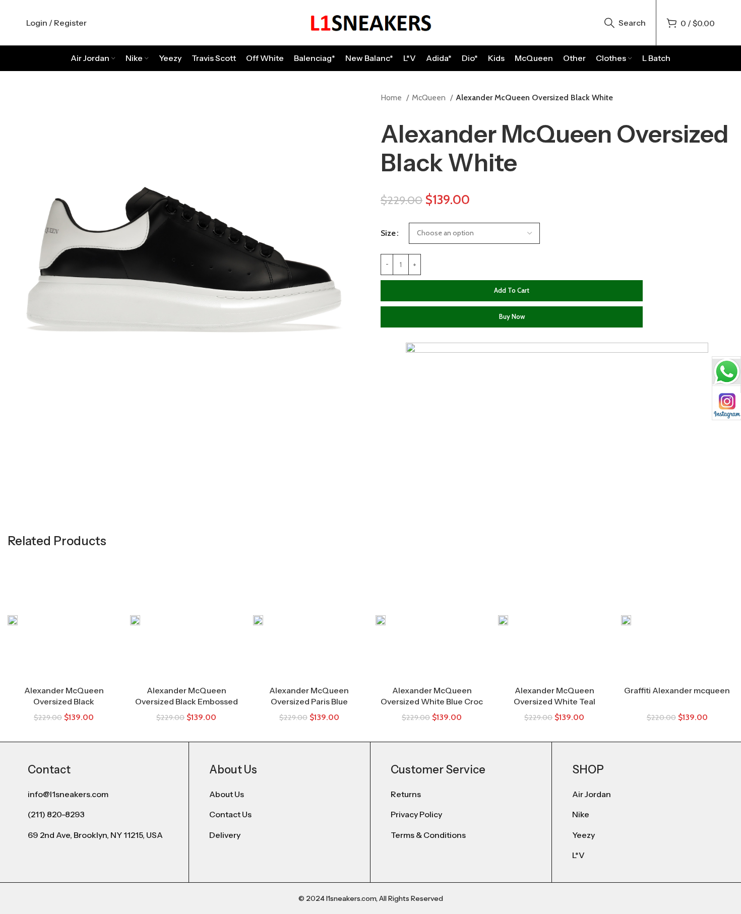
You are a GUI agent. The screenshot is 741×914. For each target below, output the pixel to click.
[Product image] (309, 619)
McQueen (430, 97)
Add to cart (511, 290)
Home (392, 97)
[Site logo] (370, 22)
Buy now (512, 316)
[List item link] (279, 794)
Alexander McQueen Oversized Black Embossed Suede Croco (186, 701)
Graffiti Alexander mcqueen (677, 690)
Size (388, 233)
